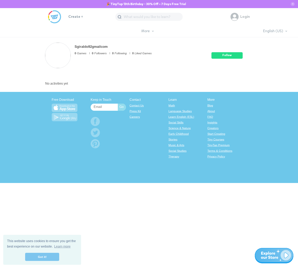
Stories (172, 139)
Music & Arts (176, 145)
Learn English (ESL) (181, 116)
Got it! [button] (42, 256)
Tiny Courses (215, 139)
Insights (212, 122)
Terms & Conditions (219, 150)
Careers (135, 116)
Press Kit (135, 111)
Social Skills (175, 122)
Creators (213, 128)
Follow (227, 55)
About (211, 111)
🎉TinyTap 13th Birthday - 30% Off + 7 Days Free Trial (146, 4)
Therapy (173, 156)
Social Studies (177, 150)
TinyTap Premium (218, 145)
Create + (75, 16)
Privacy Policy (216, 156)
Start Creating (216, 133)
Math (171, 105)
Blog (210, 105)
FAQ (210, 116)
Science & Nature (179, 128)
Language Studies (180, 111)
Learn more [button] (62, 246)
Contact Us (137, 105)
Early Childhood (178, 133)
